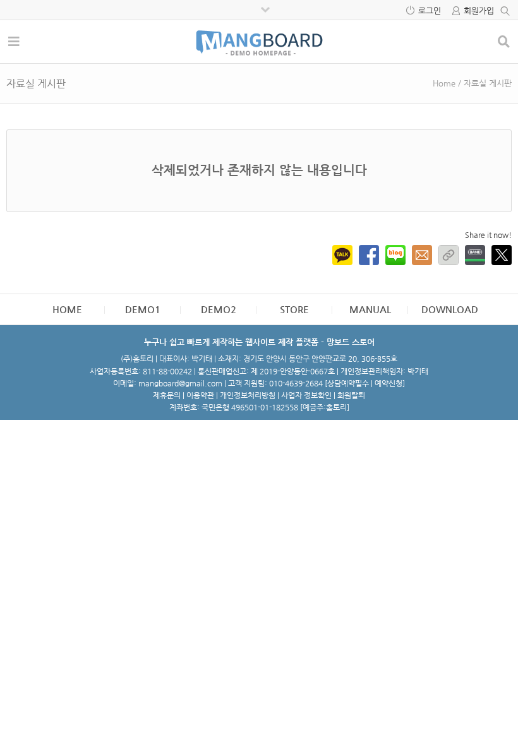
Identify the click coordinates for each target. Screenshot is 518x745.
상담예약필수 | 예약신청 (364, 383)
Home (444, 83)
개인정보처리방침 (247, 395)
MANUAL (370, 309)
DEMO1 (142, 309)
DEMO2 (218, 309)
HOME (67, 309)
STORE (294, 309)
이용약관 (200, 395)
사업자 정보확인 (306, 395)
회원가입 (479, 10)
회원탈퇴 (351, 395)
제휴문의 (167, 395)
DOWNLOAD (449, 309)
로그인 (429, 10)
